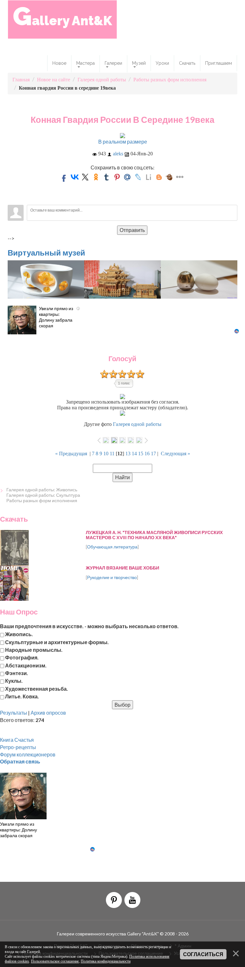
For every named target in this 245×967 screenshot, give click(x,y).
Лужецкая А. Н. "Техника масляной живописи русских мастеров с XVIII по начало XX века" (154, 535)
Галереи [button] (113, 63)
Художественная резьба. (36, 688)
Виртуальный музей (46, 252)
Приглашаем (218, 63)
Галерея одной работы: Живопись (41, 489)
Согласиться (203, 954)
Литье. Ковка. (22, 696)
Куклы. (14, 681)
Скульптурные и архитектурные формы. (57, 642)
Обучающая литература (112, 546)
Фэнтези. (16, 673)
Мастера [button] (85, 63)
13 (127, 453)
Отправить (132, 230)
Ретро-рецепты (18, 747)
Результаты (13, 713)
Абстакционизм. (26, 665)
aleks (118, 153)
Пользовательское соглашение (55, 961)
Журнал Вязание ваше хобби (122, 567)
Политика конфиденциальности (105, 961)
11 (112, 453)
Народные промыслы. (34, 649)
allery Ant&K (62, 16)
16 (147, 453)
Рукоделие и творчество (112, 577)
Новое (59, 63)
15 (140, 453)
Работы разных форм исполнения (41, 500)
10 (105, 453)
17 (153, 453)
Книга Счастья (17, 740)
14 (134, 453)
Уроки (162, 63)
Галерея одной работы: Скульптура (43, 495)
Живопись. (19, 634)
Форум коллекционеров (28, 754)
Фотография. (22, 657)
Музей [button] (139, 63)
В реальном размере (122, 141)
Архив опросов (48, 713)
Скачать (187, 63)
